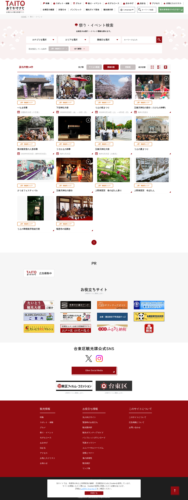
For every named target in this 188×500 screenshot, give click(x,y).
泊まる (143, 3)
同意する (94, 493)
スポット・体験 (62, 3)
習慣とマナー (88, 453)
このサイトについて (137, 417)
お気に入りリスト (174, 3)
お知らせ (62, 10)
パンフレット (76, 10)
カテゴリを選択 (39, 40)
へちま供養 (22, 108)
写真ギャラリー (89, 443)
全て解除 (77, 49)
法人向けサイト (89, 417)
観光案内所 (108, 10)
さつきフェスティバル (27, 190)
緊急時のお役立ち (90, 422)
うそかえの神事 (63, 149)
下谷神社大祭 (62, 108)
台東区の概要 (48, 10)
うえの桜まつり (102, 108)
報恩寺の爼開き (63, 229)
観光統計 (86, 463)
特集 (47, 3)
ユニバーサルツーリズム (93, 448)
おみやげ (129, 3)
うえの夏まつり (141, 149)
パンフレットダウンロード (94, 438)
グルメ (78, 3)
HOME (23, 17)
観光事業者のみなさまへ (170, 9)
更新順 (128, 67)
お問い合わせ (134, 427)
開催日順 (111, 67)
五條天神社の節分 (64, 190)
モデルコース (113, 3)
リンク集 (86, 468)
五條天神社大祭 (102, 149)
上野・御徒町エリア (26, 102)
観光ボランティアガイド (93, 432)
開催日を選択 (103, 40)
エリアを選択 (71, 40)
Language (128, 10)
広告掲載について (136, 422)
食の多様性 (87, 458)
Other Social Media (94, 370)
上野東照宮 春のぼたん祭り (108, 190)
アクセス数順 (94, 67)
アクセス (156, 3)
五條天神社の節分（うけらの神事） (150, 108)
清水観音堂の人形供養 (27, 149)
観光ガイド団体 (92, 10)
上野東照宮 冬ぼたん (144, 190)
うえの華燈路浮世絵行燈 (28, 229)
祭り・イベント (94, 3)
